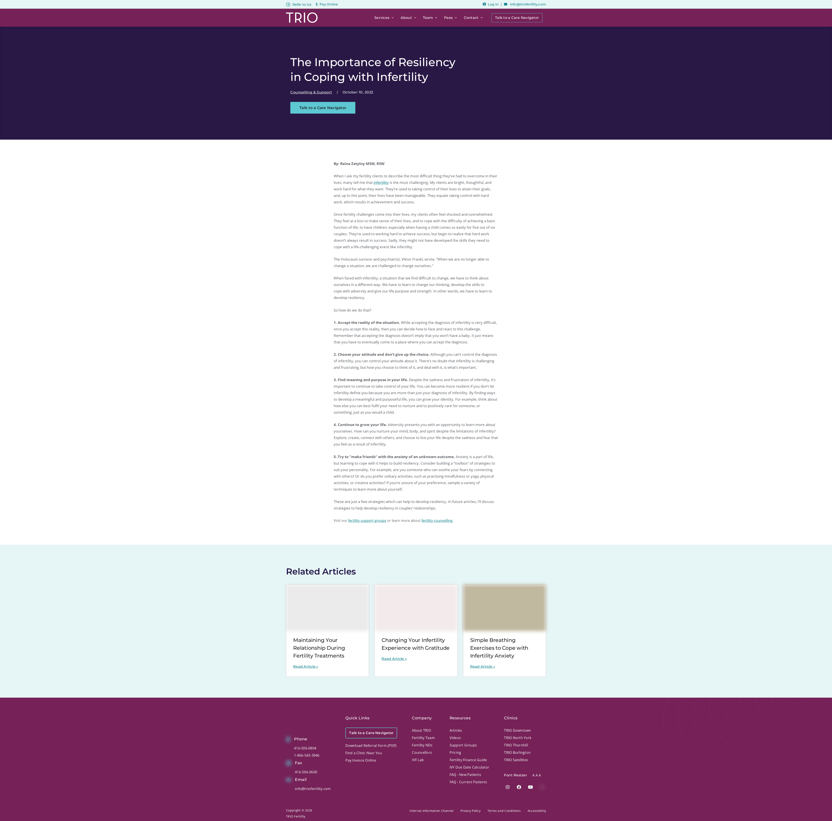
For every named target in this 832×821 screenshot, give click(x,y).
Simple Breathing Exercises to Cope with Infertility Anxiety (499, 648)
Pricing (455, 752)
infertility (381, 182)
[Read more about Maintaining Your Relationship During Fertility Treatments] (327, 607)
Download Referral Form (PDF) (370, 745)
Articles (456, 730)
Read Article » (305, 666)
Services (381, 18)
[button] (391, 18)
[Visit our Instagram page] (507, 787)
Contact (471, 18)
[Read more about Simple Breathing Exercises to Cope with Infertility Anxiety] (504, 607)
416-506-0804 (305, 748)
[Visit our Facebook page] (519, 787)
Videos (455, 737)
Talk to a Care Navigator (517, 18)
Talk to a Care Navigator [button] (322, 108)
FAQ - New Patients (465, 774)
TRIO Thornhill (516, 745)
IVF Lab (418, 759)
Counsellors (422, 752)
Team (428, 18)
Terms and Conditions (504, 811)
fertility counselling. (437, 520)
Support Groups (463, 745)
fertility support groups (367, 520)
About (406, 18)
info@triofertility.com (527, 4)
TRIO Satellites (516, 759)
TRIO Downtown (517, 730)
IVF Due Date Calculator (469, 767)
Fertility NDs (422, 745)
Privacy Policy (470, 811)
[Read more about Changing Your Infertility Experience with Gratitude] (416, 607)
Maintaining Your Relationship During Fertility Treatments (319, 648)
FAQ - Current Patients (468, 782)
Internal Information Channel (431, 811)
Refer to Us (301, 4)
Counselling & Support (311, 92)
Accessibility (537, 811)
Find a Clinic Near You (363, 753)
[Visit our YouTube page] (530, 787)
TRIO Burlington (517, 752)
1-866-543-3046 (307, 755)
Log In (493, 4)
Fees (448, 18)
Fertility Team (423, 737)
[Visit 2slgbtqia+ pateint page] (542, 787)
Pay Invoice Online (360, 760)
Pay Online (329, 4)
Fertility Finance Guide (468, 759)
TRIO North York (517, 737)
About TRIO (421, 730)
